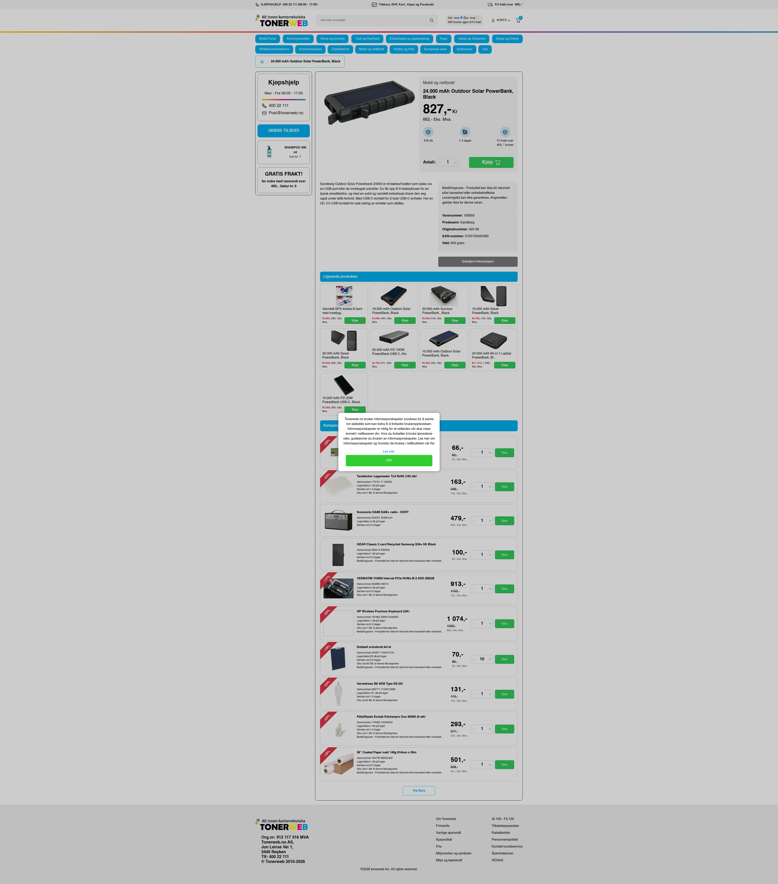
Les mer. (389, 451)
